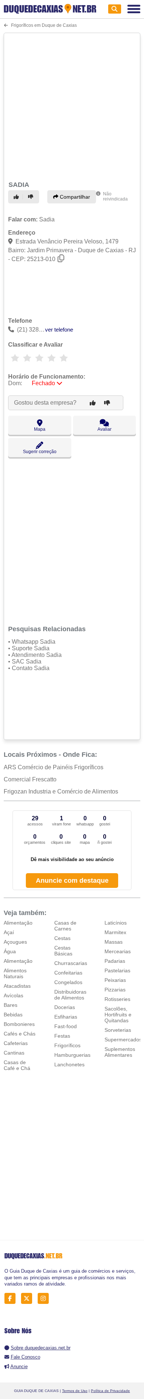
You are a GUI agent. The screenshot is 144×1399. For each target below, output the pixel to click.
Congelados (68, 982)
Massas (113, 942)
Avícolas (13, 995)
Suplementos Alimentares (119, 1052)
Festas (62, 1036)
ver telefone (59, 329)
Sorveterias (117, 1030)
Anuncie (19, 1366)
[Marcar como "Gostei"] (17, 196)
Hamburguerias (72, 1055)
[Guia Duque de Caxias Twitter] (28, 1298)
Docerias (64, 1007)
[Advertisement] (72, 105)
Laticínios (115, 923)
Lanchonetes (69, 1064)
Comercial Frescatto (30, 779)
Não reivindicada (115, 196)
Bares (10, 1005)
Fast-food (65, 1026)
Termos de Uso (75, 1391)
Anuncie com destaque (72, 880)
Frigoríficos (67, 1045)
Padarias (114, 961)
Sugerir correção (39, 451)
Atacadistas (17, 986)
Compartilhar (74, 197)
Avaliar (104, 429)
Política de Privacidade (110, 1391)
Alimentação (18, 923)
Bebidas (13, 1014)
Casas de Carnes (65, 926)
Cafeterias (16, 1043)
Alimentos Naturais (15, 973)
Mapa (39, 429)
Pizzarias (115, 990)
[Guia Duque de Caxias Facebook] (12, 1298)
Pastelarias (117, 970)
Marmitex (115, 932)
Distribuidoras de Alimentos (70, 995)
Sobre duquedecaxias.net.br (41, 1348)
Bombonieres (19, 1024)
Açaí (9, 932)
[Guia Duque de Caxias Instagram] (45, 1298)
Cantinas (14, 1053)
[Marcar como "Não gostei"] (31, 196)
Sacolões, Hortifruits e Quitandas (117, 1014)
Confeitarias (68, 973)
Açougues (15, 942)
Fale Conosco (25, 1357)
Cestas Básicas (63, 951)
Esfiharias (65, 1017)
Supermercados (123, 1039)
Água (10, 951)
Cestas (62, 938)
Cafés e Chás (19, 1034)
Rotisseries (117, 999)
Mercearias (117, 951)
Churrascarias (70, 963)
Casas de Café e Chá (17, 1065)
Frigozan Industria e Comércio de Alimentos (61, 791)
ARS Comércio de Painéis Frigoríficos (53, 767)
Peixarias (115, 980)
